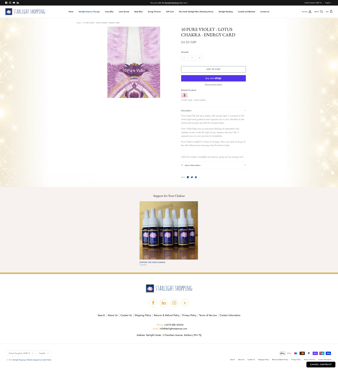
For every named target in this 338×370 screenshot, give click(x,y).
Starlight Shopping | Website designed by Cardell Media (32, 360)
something (171, 2)
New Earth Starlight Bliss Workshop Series (196, 11)
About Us (113, 315)
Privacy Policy (189, 315)
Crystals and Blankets (246, 11)
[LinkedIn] (18, 3)
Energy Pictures (154, 11)
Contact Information (230, 315)
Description (186, 110)
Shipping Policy (143, 315)
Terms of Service (208, 315)
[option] (133, 62)
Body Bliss (138, 11)
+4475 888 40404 (170, 325)
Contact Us (264, 11)
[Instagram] (10, 3)
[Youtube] (14, 3)
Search (101, 315)
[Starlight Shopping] (25, 11)
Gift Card (170, 11)
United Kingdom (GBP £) (312, 3)
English (327, 3)
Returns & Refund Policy (166, 315)
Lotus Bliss (109, 11)
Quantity (185, 52)
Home (71, 11)
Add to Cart (213, 69)
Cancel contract (321, 364)
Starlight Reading (226, 11)
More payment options (213, 84)
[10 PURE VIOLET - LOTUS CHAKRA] (184, 96)
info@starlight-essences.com (170, 328)
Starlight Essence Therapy (89, 11)
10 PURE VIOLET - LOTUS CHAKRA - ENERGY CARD (101, 23)
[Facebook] (6, 3)
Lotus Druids (124, 11)
